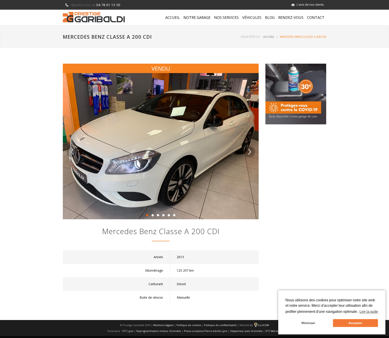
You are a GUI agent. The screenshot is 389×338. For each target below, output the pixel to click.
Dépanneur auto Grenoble (246, 331)
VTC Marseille (273, 331)
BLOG (270, 17)
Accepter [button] (355, 323)
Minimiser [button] (308, 323)
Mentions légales (163, 325)
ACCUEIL (172, 17)
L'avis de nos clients (310, 4)
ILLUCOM (263, 325)
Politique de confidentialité (220, 325)
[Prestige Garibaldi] (94, 17)
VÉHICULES (251, 17)
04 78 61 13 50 (95, 4)
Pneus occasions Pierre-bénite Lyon (205, 331)
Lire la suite (369, 311)
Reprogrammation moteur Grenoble (158, 331)
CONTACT (315, 17)
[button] (147, 215)
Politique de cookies (188, 325)
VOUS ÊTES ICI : (251, 37)
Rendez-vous (290, 17)
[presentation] (72, 151)
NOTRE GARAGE (196, 17)
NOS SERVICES (226, 17)
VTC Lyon (127, 331)
